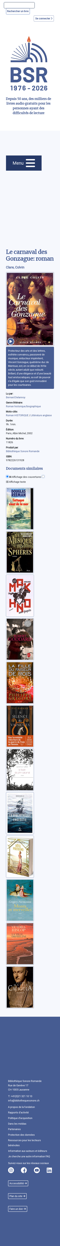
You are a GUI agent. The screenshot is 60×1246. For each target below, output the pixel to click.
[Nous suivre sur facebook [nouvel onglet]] (24, 1170)
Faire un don (16, 1208)
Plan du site (15, 1196)
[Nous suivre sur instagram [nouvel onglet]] (11, 1170)
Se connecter (43, 18)
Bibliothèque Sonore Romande (22, 451)
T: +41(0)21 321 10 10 (20, 1096)
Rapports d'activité (18, 1112)
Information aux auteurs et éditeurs (27, 1150)
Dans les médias (17, 1123)
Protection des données (21, 1134)
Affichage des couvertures (26, 476)
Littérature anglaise (41, 415)
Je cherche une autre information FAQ (29, 1156)
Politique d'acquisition (20, 1118)
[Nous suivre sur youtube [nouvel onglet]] (37, 1170)
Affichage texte (17, 481)
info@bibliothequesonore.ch (23, 1100)
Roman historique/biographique (23, 406)
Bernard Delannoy (15, 397)
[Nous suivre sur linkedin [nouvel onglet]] (49, 1170)
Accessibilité (16, 1183)
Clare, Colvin (15, 267)
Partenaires (14, 1129)
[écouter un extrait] (10, 341)
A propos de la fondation (21, 1107)
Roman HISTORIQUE (17, 415)
